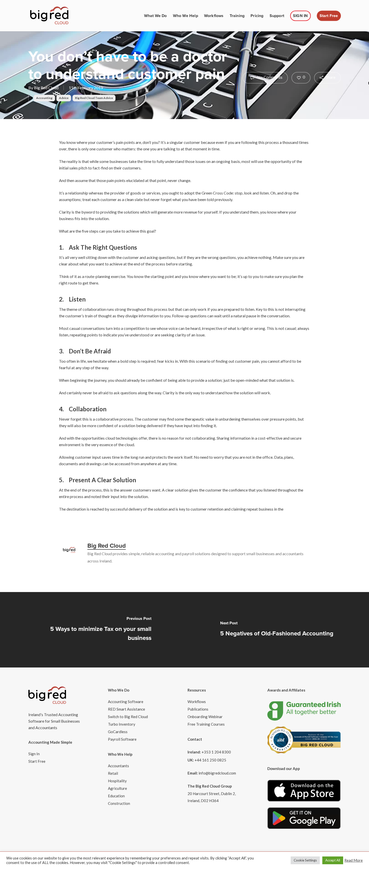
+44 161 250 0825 (210, 760)
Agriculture (117, 788)
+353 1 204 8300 (216, 752)
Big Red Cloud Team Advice (94, 98)
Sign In (34, 753)
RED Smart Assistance (126, 709)
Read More (353, 860)
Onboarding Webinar (205, 716)
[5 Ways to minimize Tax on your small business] (92, 629)
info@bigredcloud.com (217, 773)
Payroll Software (122, 739)
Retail (113, 773)
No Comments (269, 77)
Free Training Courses (206, 724)
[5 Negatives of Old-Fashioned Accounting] (276, 629)
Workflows (197, 701)
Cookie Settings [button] (305, 860)
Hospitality (117, 781)
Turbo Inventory (121, 724)
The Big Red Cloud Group (210, 786)
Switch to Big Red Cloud (128, 716)
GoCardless (118, 731)
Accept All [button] (332, 860)
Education (116, 796)
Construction (119, 803)
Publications (198, 709)
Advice (64, 98)
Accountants (118, 765)
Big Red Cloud (46, 87)
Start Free (36, 761)
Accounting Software (125, 701)
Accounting (44, 98)
